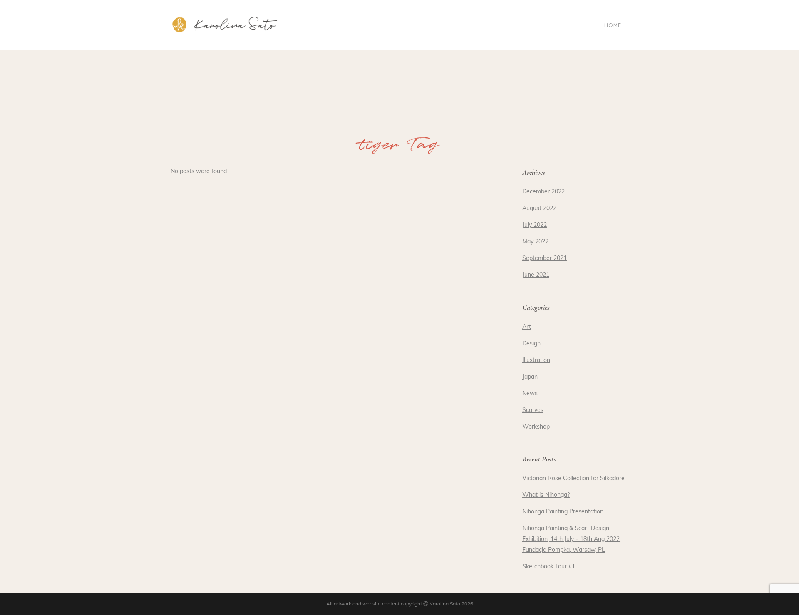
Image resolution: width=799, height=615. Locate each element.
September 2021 (544, 258)
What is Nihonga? (546, 495)
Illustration (536, 360)
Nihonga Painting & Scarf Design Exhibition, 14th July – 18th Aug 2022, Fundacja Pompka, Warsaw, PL (571, 539)
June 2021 (535, 275)
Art (526, 327)
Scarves (532, 410)
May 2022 (535, 242)
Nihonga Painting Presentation (562, 512)
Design (531, 344)
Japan (530, 377)
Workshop (536, 427)
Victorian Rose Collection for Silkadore (573, 479)
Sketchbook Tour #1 (548, 567)
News (530, 394)
